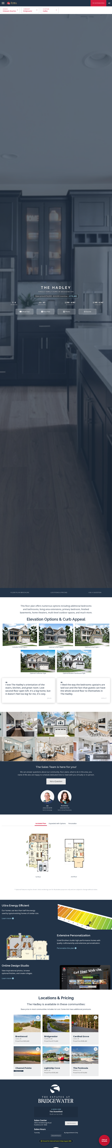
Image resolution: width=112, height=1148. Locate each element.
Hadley (45, 11)
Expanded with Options (57, 823)
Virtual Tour (26, 311)
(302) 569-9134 (64, 808)
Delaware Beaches (9, 11)
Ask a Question (94, 592)
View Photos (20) (101, 757)
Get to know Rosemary (65, 810)
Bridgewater (27, 11)
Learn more (7, 918)
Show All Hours (56, 1135)
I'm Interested (98, 3)
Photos (67, 311)
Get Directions (71, 1123)
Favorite (88, 311)
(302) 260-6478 (47, 808)
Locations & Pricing (59, 592)
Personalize (72, 823)
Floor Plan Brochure (20, 592)
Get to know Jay (47, 810)
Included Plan (41, 823)
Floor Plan (46, 311)
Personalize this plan (65, 948)
